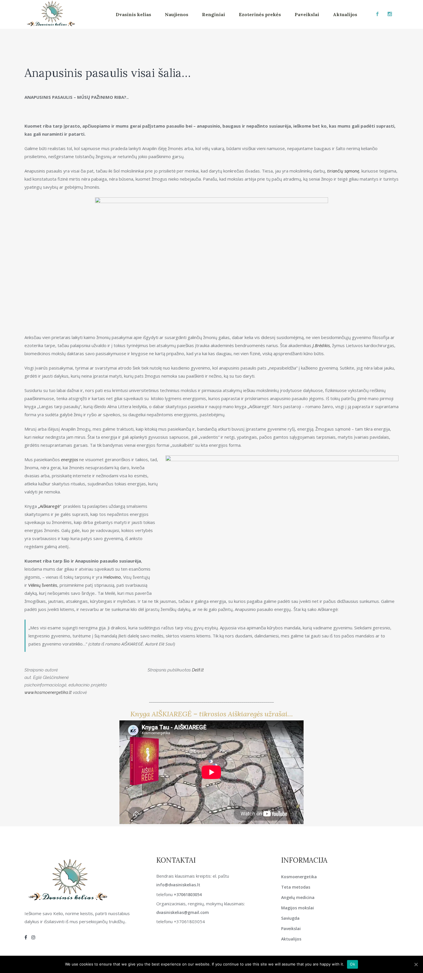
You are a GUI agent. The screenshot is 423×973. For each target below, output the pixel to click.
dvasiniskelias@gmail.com (182, 912)
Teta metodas (295, 887)
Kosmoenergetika (299, 876)
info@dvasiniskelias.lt (178, 884)
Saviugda (290, 918)
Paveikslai (291, 928)
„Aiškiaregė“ (49, 506)
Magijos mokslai (297, 907)
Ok (352, 964)
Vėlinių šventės (42, 585)
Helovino (112, 577)
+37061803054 (188, 894)
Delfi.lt (198, 670)
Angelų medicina (298, 897)
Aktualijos (291, 939)
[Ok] (416, 964)
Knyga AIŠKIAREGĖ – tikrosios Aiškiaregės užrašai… (211, 713)
